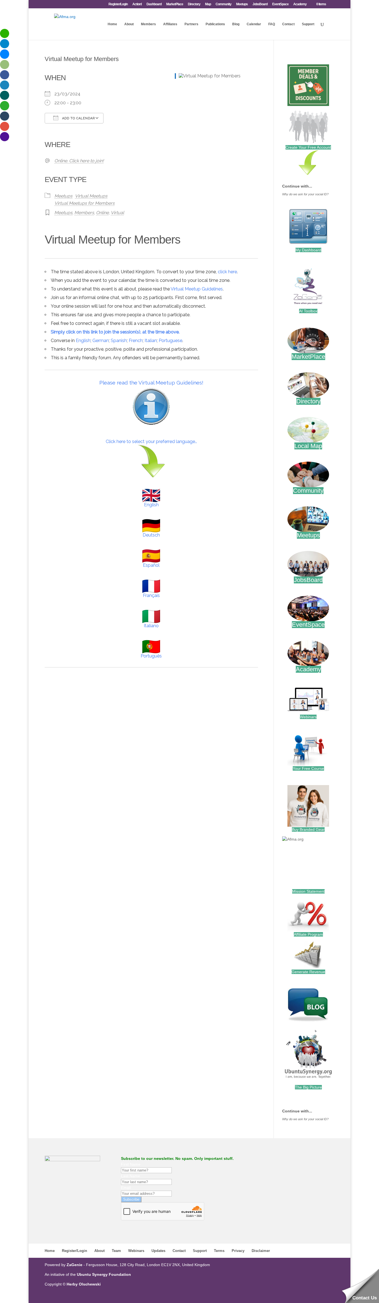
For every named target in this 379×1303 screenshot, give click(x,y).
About (129, 24)
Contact (288, 24)
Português (151, 656)
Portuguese (170, 340)
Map (208, 4)
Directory (194, 4)
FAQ (271, 24)
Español (151, 565)
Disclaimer (261, 1251)
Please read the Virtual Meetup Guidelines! (151, 382)
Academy (300, 4)
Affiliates (170, 24)
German (100, 340)
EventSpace (280, 4)
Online (102, 212)
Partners (191, 24)
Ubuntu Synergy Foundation (104, 1274)
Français (151, 595)
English (83, 340)
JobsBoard (259, 4)
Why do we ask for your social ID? (305, 194)
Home (112, 24)
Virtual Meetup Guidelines (197, 289)
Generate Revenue (308, 972)
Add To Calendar (78, 118)
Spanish (119, 340)
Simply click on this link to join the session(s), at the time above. (115, 332)
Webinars (308, 717)
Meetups (242, 4)
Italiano (151, 625)
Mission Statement (308, 891)
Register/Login (118, 4)
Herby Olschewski (84, 1284)
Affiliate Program (308, 934)
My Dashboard (308, 250)
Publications (215, 24)
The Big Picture (308, 1087)
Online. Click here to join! (79, 160)
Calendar (254, 24)
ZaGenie (74, 1264)
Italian (151, 340)
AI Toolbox (308, 311)
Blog (235, 24)
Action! (137, 4)
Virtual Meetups (91, 196)
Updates (158, 1251)
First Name (130, 1164)
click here (227, 271)
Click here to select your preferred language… (151, 441)
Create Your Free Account (308, 147)
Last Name (130, 1176)
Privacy (238, 1251)
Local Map (308, 445)
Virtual (117, 212)
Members (148, 24)
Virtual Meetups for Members (84, 203)
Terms (219, 1251)
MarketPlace (174, 4)
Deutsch (151, 535)
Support (308, 24)
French (136, 340)
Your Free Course (308, 768)
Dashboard (153, 4)
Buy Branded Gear (308, 829)
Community (223, 4)
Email (126, 1187)
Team (116, 1251)
